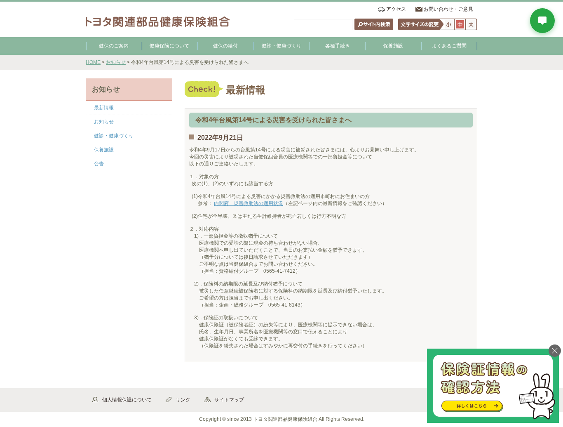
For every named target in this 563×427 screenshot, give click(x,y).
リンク (183, 400)
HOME (93, 62)
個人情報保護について (127, 400)
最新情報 (104, 108)
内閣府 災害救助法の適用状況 (248, 203)
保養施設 (393, 46)
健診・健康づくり (281, 46)
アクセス (396, 9)
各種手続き (337, 46)
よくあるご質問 (449, 46)
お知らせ (116, 62)
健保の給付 (225, 46)
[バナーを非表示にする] (555, 350)
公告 (99, 164)
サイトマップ (229, 400)
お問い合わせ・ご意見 (448, 9)
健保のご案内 (114, 46)
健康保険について (169, 46)
